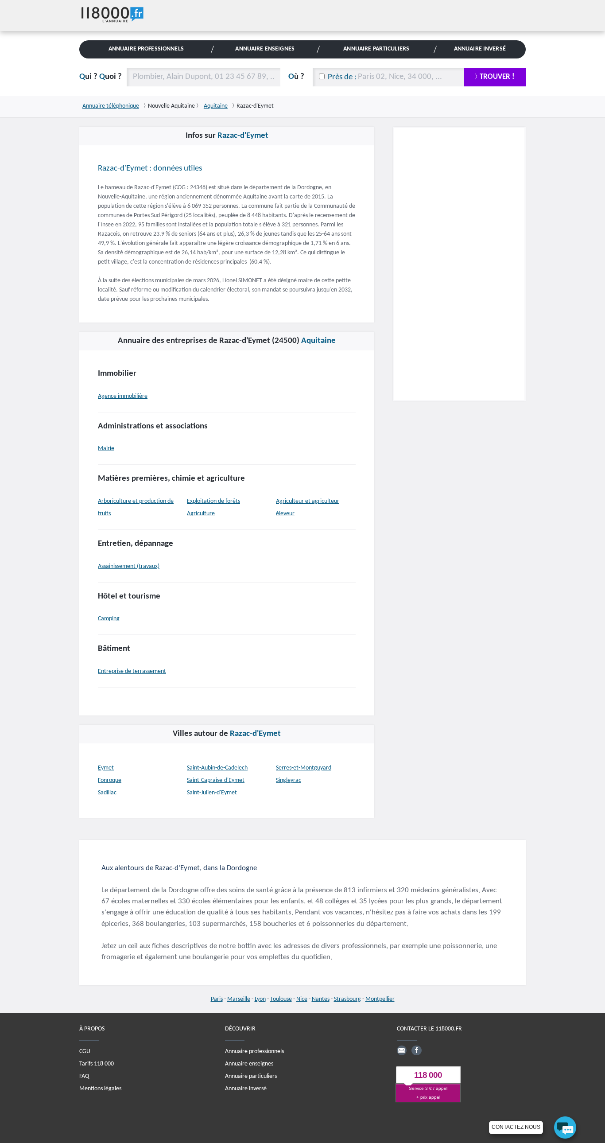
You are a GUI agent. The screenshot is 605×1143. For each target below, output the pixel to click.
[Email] (402, 1050)
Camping (109, 618)
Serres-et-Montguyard (303, 768)
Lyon (260, 999)
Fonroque (109, 780)
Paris (217, 999)
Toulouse (281, 999)
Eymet (106, 768)
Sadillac (107, 792)
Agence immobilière (122, 396)
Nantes (321, 999)
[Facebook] (416, 1050)
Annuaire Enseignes (264, 49)
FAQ (84, 1076)
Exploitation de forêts (213, 501)
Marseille (238, 999)
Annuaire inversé (246, 1088)
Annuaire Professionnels (146, 49)
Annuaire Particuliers (376, 49)
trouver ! (497, 77)
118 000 (428, 1075)
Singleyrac (288, 780)
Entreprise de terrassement (132, 671)
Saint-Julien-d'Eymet (212, 792)
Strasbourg (347, 999)
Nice (301, 999)
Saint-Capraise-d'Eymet (215, 780)
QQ (100, 77)
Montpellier (380, 999)
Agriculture (201, 513)
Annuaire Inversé (480, 49)
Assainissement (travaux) (128, 566)
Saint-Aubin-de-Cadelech (217, 768)
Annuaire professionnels (254, 1051)
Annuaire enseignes (249, 1064)
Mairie (106, 448)
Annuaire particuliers (251, 1076)
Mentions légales (100, 1088)
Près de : (342, 77)
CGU (84, 1051)
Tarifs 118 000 (96, 1064)
